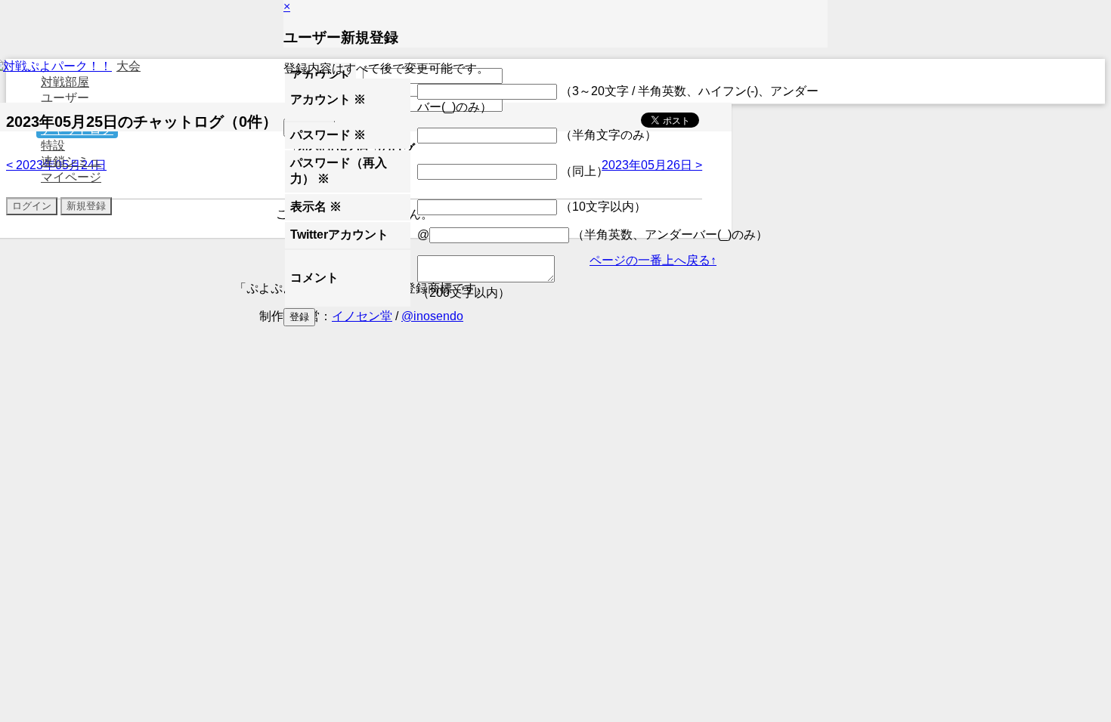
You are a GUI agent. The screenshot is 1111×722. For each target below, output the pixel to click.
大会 (128, 66)
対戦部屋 (65, 82)
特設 (53, 145)
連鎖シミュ (71, 161)
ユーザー (65, 97)
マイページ (71, 177)
